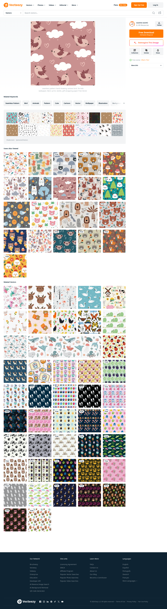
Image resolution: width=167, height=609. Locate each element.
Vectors (29, 5)
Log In (155, 5)
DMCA (62, 568)
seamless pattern (12, 103)
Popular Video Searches (69, 581)
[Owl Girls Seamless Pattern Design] (15, 519)
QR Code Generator (37, 591)
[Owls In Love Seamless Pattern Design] (114, 396)
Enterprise (34, 574)
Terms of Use (120, 602)
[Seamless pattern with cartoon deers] (39, 297)
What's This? (145, 60)
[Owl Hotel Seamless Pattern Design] (89, 420)
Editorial (63, 5)
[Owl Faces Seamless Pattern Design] (15, 470)
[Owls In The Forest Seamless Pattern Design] (15, 420)
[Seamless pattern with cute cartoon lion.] (79, 215)
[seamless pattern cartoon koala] (64, 241)
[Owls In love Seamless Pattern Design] (114, 470)
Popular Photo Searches (69, 578)
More (74, 5)
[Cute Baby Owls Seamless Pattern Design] (114, 371)
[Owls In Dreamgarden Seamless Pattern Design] (15, 445)
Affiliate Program (66, 571)
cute (57, 103)
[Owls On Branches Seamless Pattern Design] (15, 396)
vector (77, 103)
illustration (103, 103)
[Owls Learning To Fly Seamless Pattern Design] (114, 445)
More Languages (129, 581)
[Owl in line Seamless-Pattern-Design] (39, 470)
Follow (159, 25)
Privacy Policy (131, 602)
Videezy (33, 571)
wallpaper (90, 103)
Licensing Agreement (68, 564)
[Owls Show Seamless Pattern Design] (64, 445)
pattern (47, 103)
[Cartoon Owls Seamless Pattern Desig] (89, 371)
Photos (40, 5)
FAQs (92, 564)
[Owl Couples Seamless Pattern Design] (39, 420)
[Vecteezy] (13, 5)
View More (117, 130)
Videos (51, 5)
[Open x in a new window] (59, 602)
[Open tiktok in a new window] (55, 602)
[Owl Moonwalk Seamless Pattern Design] (64, 495)
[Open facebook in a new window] (40, 602)
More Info (134, 65)
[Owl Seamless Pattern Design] (15, 495)
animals (36, 103)
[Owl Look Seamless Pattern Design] (89, 470)
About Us (93, 571)
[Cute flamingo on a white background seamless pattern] (15, 297)
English (125, 564)
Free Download (146, 33)
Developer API (35, 581)
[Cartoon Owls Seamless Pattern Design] (64, 371)
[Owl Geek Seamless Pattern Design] (64, 420)
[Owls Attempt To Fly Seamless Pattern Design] (114, 495)
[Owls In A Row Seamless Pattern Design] (64, 396)
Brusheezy (34, 564)
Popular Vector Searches (69, 574)
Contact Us (94, 568)
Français (126, 578)
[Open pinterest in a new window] (51, 602)
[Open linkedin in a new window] (48, 602)
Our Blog (93, 574)
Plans (116, 5)
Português (127, 571)
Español (126, 568)
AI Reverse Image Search (39, 584)
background (117, 103)
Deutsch (126, 574)
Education (34, 578)
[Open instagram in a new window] (44, 602)
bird (26, 103)
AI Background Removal (39, 588)
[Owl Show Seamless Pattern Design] (114, 420)
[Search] (153, 12)
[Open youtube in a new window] (62, 602)
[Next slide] (122, 103)
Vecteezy (33, 568)
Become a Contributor (98, 578)
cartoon (67, 103)
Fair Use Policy (143, 602)
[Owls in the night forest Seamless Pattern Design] (39, 396)
